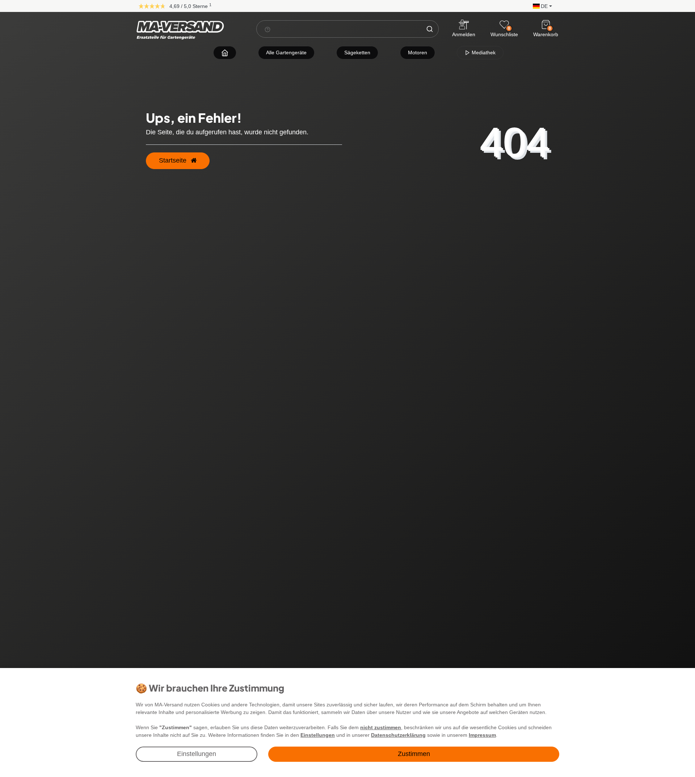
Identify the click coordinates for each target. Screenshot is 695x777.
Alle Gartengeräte (286, 52)
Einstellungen (196, 753)
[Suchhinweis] (267, 29)
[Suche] (429, 29)
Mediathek (483, 52)
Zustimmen (414, 753)
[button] (540, 5)
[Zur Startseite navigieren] (225, 52)
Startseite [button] (173, 160)
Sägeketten (357, 52)
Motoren (417, 52)
